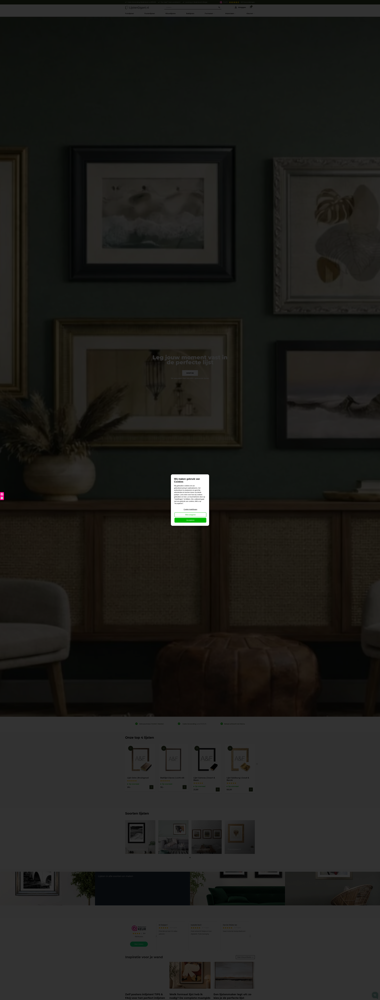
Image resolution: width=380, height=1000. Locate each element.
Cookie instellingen (190, 509)
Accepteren (190, 520)
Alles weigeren (190, 515)
